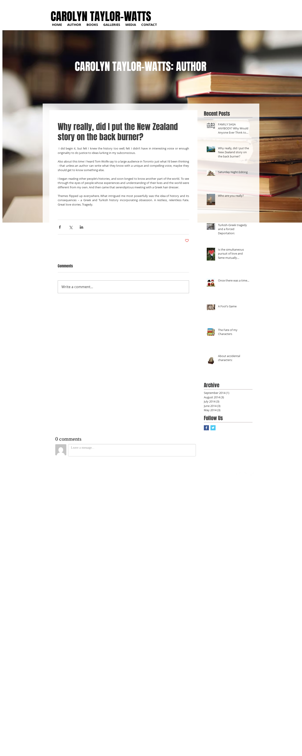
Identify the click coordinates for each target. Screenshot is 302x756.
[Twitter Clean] (240, 475)
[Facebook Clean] (234, 475)
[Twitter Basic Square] (213, 427)
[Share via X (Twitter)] (71, 227)
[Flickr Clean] (246, 475)
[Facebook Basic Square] (206, 427)
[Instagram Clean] (252, 475)
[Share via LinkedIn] (81, 227)
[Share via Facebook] (60, 227)
